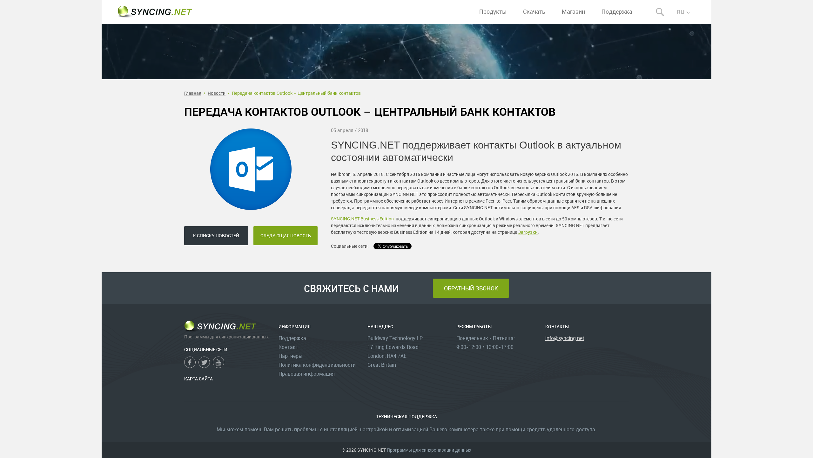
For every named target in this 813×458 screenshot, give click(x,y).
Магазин (573, 11)
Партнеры (291, 355)
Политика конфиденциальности (317, 364)
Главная (192, 93)
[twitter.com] (204, 362)
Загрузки (528, 232)
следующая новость (285, 235)
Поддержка (616, 11)
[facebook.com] (190, 362)
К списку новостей (216, 235)
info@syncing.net (564, 338)
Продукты (493, 11)
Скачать (534, 11)
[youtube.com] (218, 362)
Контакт (288, 347)
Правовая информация (307, 373)
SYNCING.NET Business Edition (362, 219)
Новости (216, 93)
